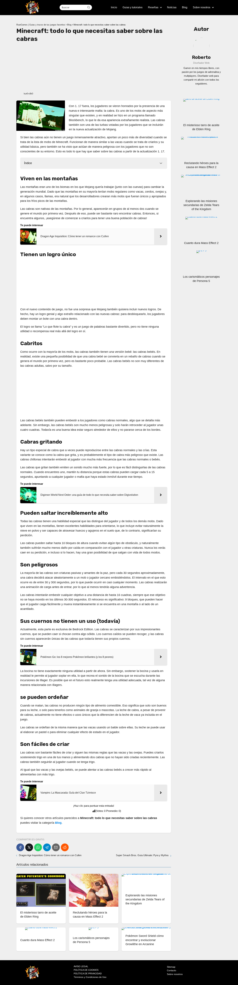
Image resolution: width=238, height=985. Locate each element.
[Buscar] (88, 7)
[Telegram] (47, 847)
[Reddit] (65, 847)
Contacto (171, 970)
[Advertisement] (93, 66)
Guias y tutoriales (132, 7)
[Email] (56, 847)
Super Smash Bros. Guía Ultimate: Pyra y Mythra (142, 855)
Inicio (114, 7)
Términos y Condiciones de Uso (90, 977)
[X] (29, 847)
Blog (184, 7)
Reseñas (153, 7)
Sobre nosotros (201, 7)
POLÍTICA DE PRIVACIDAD (88, 973)
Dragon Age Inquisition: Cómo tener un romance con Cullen (50, 855)
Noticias (171, 7)
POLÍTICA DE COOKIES (86, 970)
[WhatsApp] (38, 847)
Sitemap (171, 967)
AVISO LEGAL (81, 966)
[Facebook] (20, 847)
